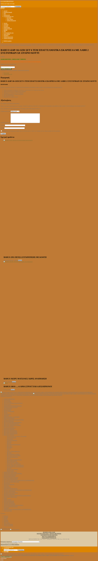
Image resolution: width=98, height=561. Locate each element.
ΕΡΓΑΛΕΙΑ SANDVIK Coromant (12, 425)
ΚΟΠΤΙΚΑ (6, 486)
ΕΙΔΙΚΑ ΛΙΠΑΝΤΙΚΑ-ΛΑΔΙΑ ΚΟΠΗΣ (14, 419)
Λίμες (8, 450)
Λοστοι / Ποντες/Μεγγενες (13, 451)
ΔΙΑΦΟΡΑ (6, 415)
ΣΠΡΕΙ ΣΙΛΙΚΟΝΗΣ (9, 501)
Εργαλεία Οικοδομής (12, 440)
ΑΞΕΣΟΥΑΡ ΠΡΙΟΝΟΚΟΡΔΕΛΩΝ (13, 406)
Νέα (5, 13)
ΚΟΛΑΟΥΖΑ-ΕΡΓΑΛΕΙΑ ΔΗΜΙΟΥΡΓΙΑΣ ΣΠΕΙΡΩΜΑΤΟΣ (19, 480)
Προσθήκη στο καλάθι (6, 68)
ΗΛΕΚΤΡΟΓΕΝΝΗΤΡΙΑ (10, 475)
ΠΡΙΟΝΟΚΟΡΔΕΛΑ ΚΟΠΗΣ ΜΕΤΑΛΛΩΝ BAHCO (17, 495)
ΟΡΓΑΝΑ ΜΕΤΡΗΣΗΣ (9, 491)
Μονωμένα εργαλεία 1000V (14, 455)
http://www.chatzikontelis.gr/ (49, 536)
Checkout (6, 24)
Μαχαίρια (9, 452)
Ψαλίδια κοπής (10, 470)
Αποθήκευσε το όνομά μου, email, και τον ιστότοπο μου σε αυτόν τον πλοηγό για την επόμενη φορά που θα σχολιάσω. (31, 131)
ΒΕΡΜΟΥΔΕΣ (7, 410)
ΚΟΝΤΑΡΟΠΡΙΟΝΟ (9, 484)
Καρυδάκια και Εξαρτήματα (13, 444)
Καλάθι (5, 30)
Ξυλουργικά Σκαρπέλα (25, 45)
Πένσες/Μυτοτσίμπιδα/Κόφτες (14, 459)
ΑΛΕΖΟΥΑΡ (7, 400)
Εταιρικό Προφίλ (8, 12)
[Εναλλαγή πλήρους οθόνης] (2, 558)
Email (2, 128)
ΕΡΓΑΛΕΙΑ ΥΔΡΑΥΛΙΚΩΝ (10, 433)
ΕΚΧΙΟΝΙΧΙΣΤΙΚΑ (9, 421)
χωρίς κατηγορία (8, 510)
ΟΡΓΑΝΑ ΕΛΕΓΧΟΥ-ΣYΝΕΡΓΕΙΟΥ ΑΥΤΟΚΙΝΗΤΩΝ (18, 490)
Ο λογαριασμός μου (8, 16)
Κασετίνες (9, 446)
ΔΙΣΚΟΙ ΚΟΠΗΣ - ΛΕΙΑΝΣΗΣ (11, 417)
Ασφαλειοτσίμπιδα (11, 437)
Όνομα (3, 125)
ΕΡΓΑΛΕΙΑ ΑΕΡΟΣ (9, 426)
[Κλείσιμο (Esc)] (5, 558)
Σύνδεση (6, 516)
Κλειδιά (9, 448)
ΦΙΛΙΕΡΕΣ (6, 508)
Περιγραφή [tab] (6, 73)
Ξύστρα (8, 458)
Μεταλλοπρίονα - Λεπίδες (13, 454)
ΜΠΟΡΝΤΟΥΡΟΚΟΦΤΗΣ (10, 488)
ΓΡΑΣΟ (6, 412)
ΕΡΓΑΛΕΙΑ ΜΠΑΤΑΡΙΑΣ (10, 430)
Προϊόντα (6, 35)
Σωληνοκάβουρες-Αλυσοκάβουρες (15, 466)
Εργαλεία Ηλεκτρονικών (10, 428)
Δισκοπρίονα (10, 439)
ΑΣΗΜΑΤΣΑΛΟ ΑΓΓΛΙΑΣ (10, 407)
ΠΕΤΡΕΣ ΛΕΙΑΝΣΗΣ (9, 494)
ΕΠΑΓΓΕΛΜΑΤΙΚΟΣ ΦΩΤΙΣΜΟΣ (12, 422)
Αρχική (5, 11)
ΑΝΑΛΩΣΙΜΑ (7, 401)
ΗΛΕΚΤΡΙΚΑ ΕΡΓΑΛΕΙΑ (10, 472)
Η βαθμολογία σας (6, 111)
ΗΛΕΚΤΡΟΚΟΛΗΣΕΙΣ (10, 476)
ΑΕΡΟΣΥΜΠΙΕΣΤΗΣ (9, 399)
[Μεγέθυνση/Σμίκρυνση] (1, 558)
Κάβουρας (9, 441)
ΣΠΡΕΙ (5, 498)
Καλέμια (9, 443)
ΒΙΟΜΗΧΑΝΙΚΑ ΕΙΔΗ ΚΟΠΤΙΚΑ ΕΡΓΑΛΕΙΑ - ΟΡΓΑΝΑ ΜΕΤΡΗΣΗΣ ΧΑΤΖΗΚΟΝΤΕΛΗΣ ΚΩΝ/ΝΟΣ (49, 534)
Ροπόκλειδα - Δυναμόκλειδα (14, 464)
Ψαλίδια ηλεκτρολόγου (12, 469)
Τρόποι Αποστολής (8, 37)
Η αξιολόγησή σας (6, 122)
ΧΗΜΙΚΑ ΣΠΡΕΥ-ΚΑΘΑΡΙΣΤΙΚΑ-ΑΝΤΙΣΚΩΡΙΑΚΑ (17, 509)
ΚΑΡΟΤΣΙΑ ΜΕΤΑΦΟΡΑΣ (11, 479)
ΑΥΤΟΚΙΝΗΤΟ (8, 408)
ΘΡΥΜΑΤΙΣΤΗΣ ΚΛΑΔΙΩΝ (11, 477)
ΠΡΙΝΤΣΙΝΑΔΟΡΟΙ (12, 461)
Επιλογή (20, 260)
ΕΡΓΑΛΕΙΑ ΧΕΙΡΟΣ (14, 45)
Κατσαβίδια (9, 447)
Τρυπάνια (9, 468)
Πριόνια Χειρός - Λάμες (13, 462)
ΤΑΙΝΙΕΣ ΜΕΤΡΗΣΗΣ (9, 504)
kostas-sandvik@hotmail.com (49, 537)
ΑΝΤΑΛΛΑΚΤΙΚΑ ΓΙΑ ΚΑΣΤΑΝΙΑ (13, 403)
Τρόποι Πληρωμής (11, 20)
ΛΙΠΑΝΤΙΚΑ (7, 487)
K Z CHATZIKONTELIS (7, 1)
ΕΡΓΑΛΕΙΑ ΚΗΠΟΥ (9, 429)
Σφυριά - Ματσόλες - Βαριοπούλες (15, 465)
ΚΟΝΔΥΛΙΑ (7, 483)
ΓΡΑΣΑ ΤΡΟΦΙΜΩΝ (9, 411)
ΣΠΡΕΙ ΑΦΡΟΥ (8, 499)
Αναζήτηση (18, 6)
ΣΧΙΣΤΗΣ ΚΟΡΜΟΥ (9, 502)
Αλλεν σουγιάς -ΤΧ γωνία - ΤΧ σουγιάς (16, 436)
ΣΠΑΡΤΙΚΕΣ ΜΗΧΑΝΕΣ (10, 497)
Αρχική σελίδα (4, 45)
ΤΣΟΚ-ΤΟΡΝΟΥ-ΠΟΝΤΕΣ (11, 506)
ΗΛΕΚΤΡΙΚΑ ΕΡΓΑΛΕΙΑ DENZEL (13, 473)
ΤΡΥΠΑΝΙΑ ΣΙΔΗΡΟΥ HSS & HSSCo (13, 505)
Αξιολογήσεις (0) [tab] (8, 74)
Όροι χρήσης (10, 19)
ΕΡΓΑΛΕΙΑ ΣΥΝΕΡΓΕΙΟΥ (10, 432)
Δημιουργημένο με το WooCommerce (10, 544)
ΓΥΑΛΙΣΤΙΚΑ (7, 414)
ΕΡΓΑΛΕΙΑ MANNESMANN (11, 424)
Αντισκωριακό (7, 404)
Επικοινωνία (7, 15)
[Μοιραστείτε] (4, 558)
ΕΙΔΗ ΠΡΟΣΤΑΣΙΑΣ (9, 418)
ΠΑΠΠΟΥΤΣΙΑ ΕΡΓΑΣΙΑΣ (11, 492)
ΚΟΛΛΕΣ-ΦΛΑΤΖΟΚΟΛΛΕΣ (11, 481)
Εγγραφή (9, 17)
